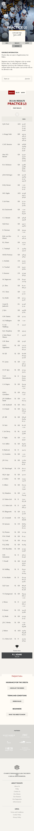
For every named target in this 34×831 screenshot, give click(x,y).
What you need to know (17, 714)
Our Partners (17, 796)
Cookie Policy (17, 814)
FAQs (17, 789)
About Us (17, 786)
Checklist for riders (17, 688)
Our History (17, 794)
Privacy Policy (17, 817)
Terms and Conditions (17, 812)
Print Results (17, 108)
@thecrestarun (17, 802)
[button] (31, 3)
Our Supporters (17, 799)
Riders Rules (17, 701)
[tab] (11, 92)
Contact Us (17, 791)
